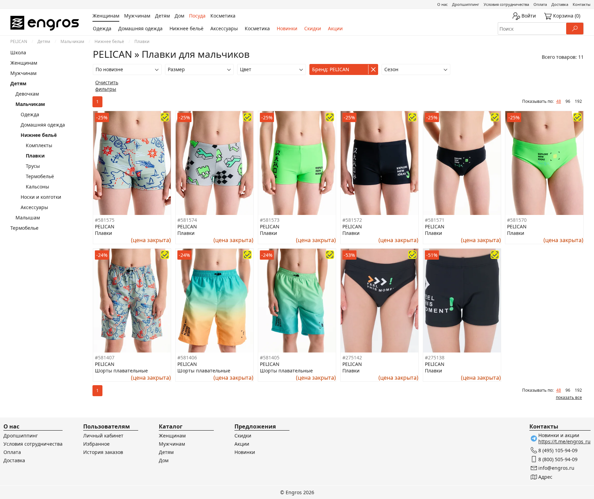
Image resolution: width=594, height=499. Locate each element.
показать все (569, 397)
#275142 (352, 357)
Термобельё (40, 176)
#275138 (434, 357)
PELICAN (18, 41)
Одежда (102, 28)
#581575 (104, 220)
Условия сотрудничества (506, 4)
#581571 (434, 220)
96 (567, 101)
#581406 (187, 357)
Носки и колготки (41, 197)
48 (558, 101)
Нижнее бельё (186, 28)
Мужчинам (23, 73)
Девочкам (27, 93)
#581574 (187, 220)
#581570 (517, 220)
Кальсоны (37, 186)
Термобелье (24, 228)
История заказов (103, 452)
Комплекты (39, 145)
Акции (335, 28)
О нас (442, 4)
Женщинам (23, 62)
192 (578, 101)
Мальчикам (72, 41)
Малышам (27, 217)
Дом (163, 460)
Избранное (96, 444)
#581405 (269, 357)
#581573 (269, 220)
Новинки (287, 28)
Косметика (257, 28)
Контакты (582, 4)
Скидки (312, 28)
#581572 (352, 220)
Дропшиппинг (465, 4)
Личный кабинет (103, 435)
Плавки (35, 155)
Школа (18, 52)
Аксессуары (224, 28)
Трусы (33, 166)
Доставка (559, 4)
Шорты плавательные (121, 370)
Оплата (540, 4)
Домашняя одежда (140, 28)
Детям (43, 41)
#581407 (104, 357)
